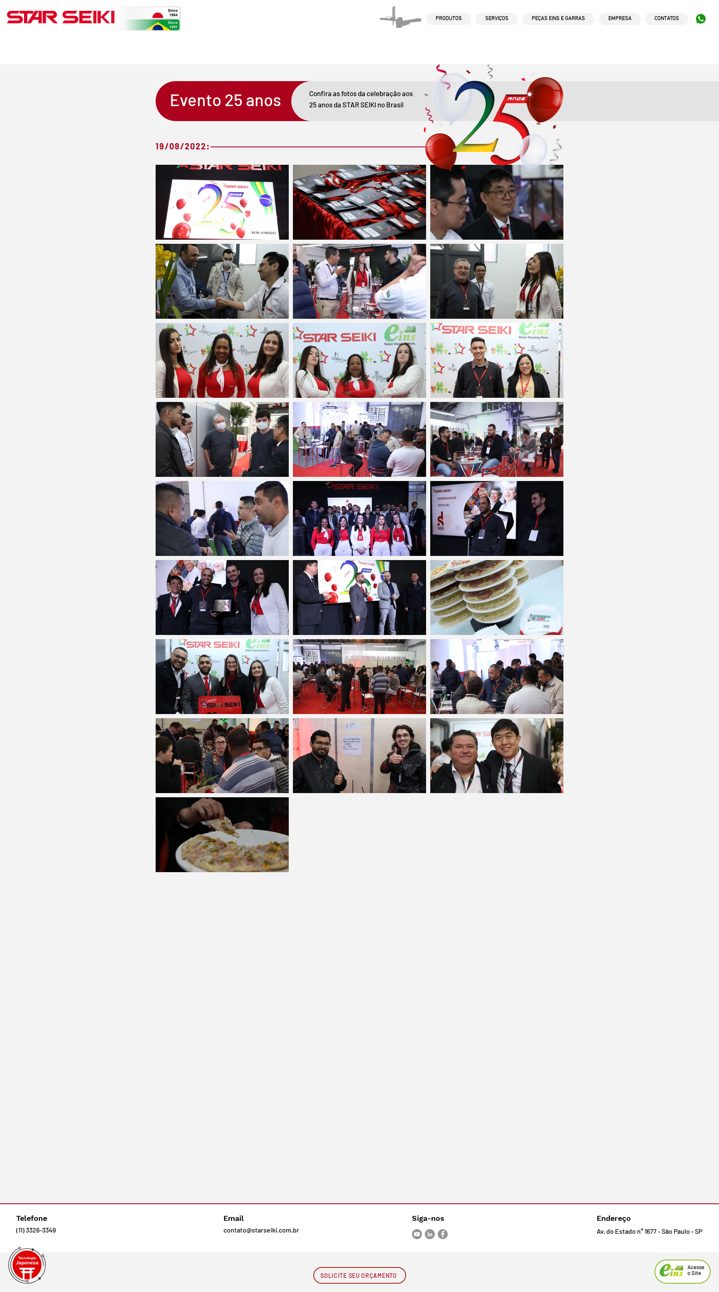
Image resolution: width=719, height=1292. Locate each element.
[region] (449, 26)
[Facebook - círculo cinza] (443, 1234)
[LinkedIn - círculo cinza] (430, 1234)
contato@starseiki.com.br (261, 1230)
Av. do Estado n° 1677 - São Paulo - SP (649, 1231)
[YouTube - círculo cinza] (417, 1234)
